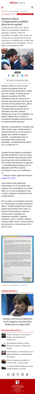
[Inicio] (17, 2)
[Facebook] (13, 374)
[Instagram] (22, 374)
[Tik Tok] (27, 374)
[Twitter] (18, 374)
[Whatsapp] (8, 374)
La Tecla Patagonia (13, 11)
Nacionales (24, 11)
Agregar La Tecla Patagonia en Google (18, 80)
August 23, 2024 (8, 178)
